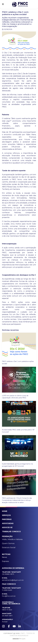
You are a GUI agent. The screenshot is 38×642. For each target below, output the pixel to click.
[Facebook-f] (8, 626)
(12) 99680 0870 (8, 574)
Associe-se (7, 527)
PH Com (19, 639)
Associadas (7, 523)
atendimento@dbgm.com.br (13, 580)
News (4, 557)
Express (5, 561)
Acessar (5, 622)
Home (4, 511)
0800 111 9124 (7, 610)
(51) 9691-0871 (7, 616)
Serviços (6, 515)
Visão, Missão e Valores (12, 539)
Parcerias (7, 519)
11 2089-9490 (7, 590)
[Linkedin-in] (19, 626)
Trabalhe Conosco (11, 532)
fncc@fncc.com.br (9, 596)
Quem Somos (8, 543)
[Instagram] (3, 626)
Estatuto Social (8, 547)
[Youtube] (14, 626)
